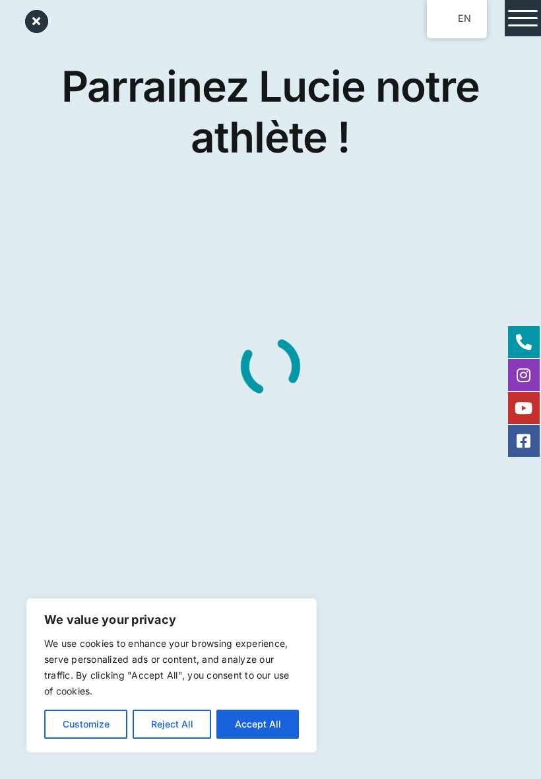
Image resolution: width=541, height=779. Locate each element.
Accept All (258, 723)
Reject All (172, 723)
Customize (86, 723)
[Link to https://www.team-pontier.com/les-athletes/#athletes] (36, 21)
